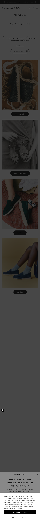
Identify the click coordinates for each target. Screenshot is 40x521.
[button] (20, 518)
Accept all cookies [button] (20, 512)
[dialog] (20, 260)
